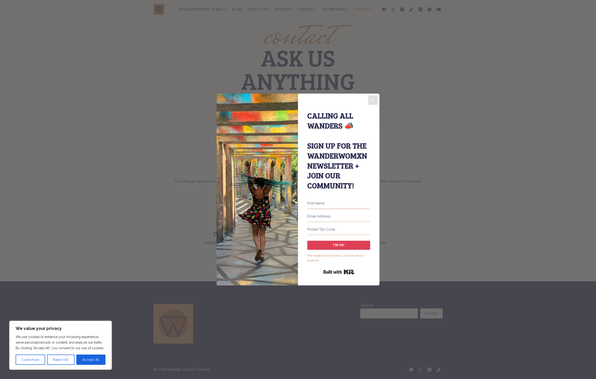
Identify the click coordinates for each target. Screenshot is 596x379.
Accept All (91, 360)
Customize (30, 360)
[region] (60, 345)
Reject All (61, 360)
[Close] (373, 100)
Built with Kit (338, 272)
